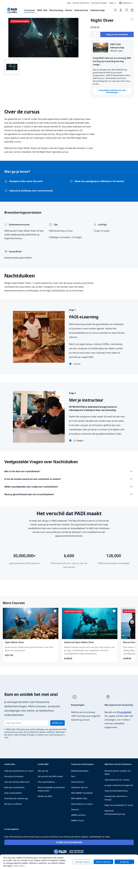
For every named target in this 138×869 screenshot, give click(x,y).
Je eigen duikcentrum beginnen (119, 785)
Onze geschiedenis (46, 782)
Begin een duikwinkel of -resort (119, 805)
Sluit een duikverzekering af (17, 782)
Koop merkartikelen (13, 793)
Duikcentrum (81, 10)
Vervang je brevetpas (99, 3)
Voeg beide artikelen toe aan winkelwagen (112, 91)
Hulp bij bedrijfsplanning (116, 790)
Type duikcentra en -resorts (117, 779)
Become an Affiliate (13, 804)
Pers (73, 776)
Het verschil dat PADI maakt (50, 776)
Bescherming (56, 10)
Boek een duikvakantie (14, 787)
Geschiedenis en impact (82, 804)
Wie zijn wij (43, 771)
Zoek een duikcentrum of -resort (18, 771)
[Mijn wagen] (132, 10)
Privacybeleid (124, 712)
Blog (69, 3)
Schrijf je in (57, 723)
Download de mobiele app (16, 798)
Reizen (68, 10)
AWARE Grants (77, 820)
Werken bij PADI (45, 796)
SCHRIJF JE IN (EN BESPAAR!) (69, 842)
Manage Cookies (82, 862)
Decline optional (103, 862)
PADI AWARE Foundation (82, 793)
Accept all (124, 862)
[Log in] (121, 10)
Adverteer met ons (79, 787)
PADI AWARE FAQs (79, 798)
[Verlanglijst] (126, 10)
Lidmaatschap (97, 10)
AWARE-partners (78, 815)
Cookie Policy (18, 865)
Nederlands (125, 3)
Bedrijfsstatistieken (80, 771)
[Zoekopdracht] (115, 10)
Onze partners (77, 782)
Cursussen (29, 10)
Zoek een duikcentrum (81, 3)
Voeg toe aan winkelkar (117, 34)
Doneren (75, 809)
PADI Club (42, 10)
